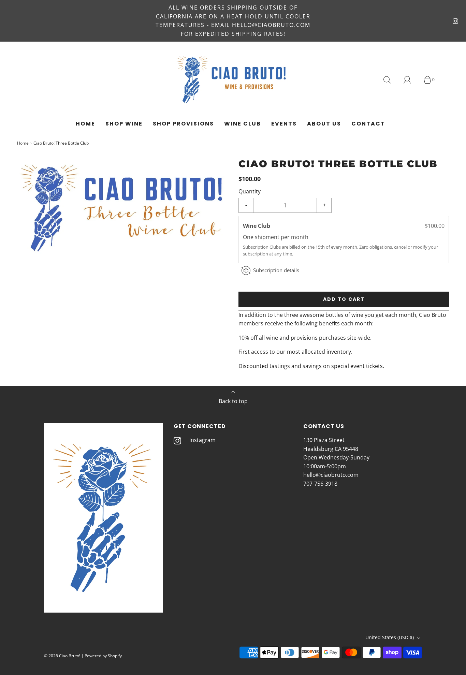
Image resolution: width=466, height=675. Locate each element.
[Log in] (411, 79)
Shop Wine (124, 124)
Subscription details (276, 270)
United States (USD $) (390, 637)
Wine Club (242, 124)
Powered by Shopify (103, 656)
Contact (368, 124)
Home (85, 124)
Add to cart (344, 299)
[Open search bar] (390, 79)
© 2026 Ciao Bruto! (62, 656)
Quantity (249, 191)
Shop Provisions (183, 124)
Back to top (233, 401)
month (299, 237)
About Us (324, 124)
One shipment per (267, 237)
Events (284, 124)
